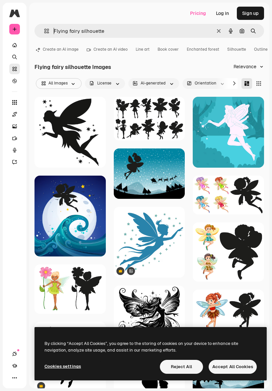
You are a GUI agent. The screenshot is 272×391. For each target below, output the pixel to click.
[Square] (258, 83)
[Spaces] (14, 114)
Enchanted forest (203, 49)
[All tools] (14, 102)
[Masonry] (246, 83)
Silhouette (236, 49)
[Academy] (14, 366)
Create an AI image (61, 49)
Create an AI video (111, 49)
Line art (143, 49)
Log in (222, 13)
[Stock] (14, 69)
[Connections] (14, 354)
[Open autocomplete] (44, 30)
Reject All (181, 366)
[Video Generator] (14, 138)
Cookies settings (62, 366)
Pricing (198, 13)
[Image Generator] (14, 126)
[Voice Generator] (14, 150)
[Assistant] (14, 162)
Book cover (168, 49)
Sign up (250, 13)
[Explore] (14, 81)
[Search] (14, 57)
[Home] (14, 45)
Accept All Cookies (232, 366)
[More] (14, 377)
